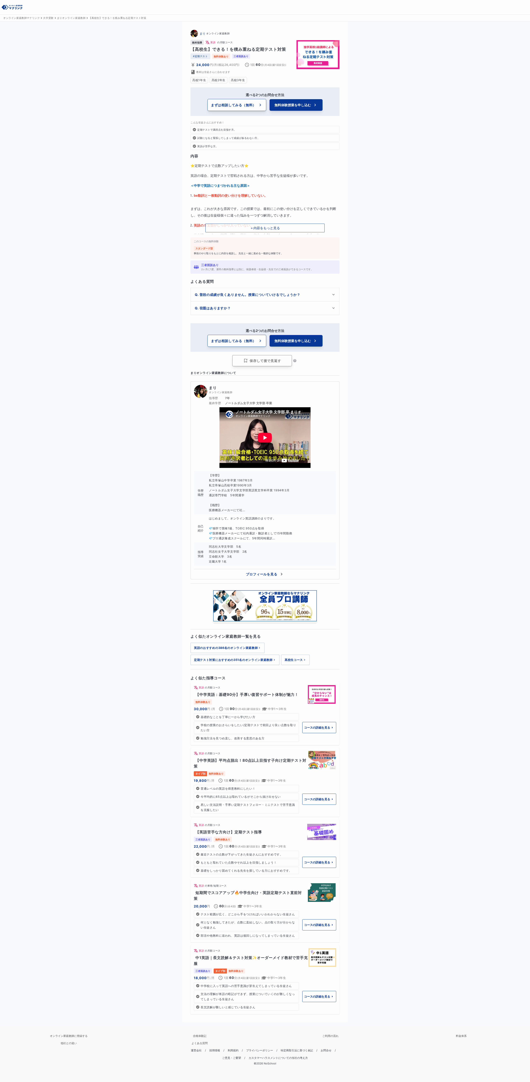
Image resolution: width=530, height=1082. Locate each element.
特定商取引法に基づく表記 (297, 1050)
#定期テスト (200, 56)
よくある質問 (200, 1043)
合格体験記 (199, 1035)
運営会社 (196, 1050)
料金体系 (461, 1035)
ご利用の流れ (330, 1035)
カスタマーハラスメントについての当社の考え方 (278, 1057)
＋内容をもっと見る (265, 228)
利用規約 (233, 1050)
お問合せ (326, 1050)
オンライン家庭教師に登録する (69, 1035)
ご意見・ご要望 (231, 1057)
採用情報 (214, 1050)
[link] (265, 713)
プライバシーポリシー (259, 1050)
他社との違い (69, 1043)
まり (202, 33)
